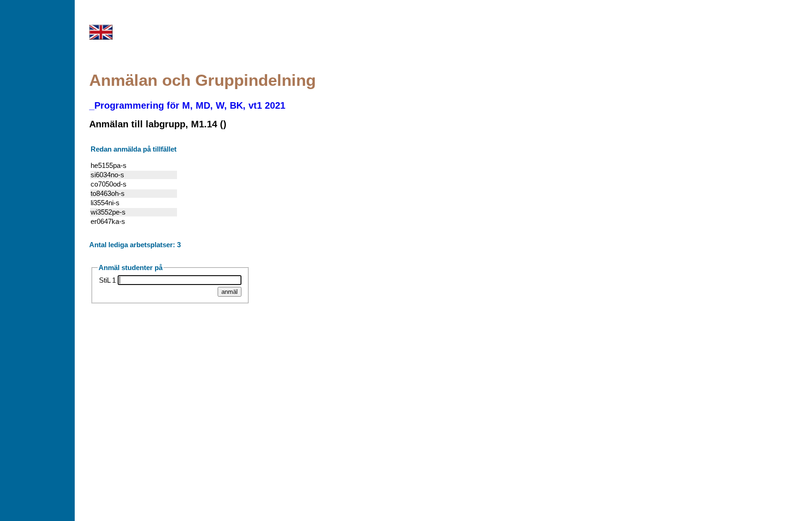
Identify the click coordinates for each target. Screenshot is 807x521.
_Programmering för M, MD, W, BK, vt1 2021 (187, 105)
